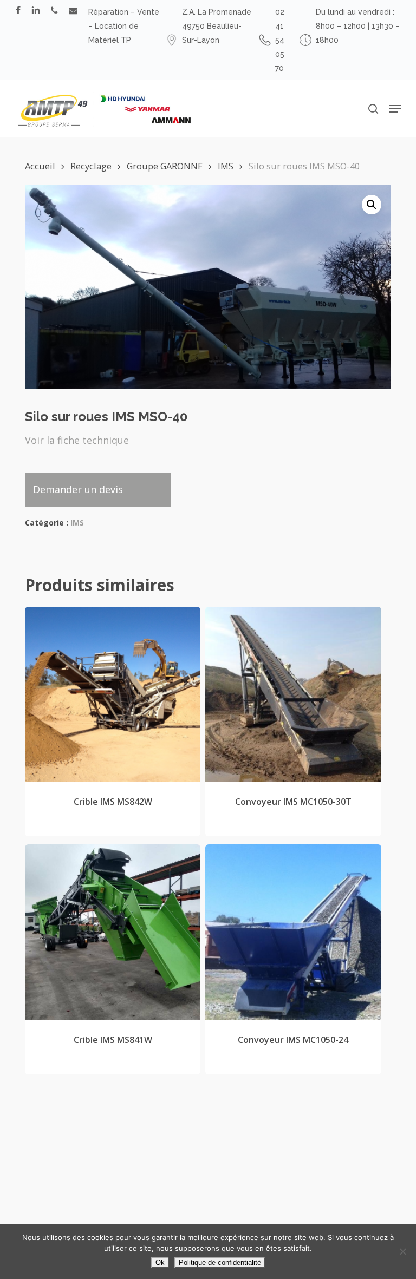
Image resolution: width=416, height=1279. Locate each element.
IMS (225, 166)
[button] (395, 108)
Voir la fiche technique (77, 440)
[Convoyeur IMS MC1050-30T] (293, 694)
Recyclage (91, 166)
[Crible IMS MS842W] (112, 694)
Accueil (40, 166)
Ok (160, 1262)
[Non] (402, 1251)
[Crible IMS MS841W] (112, 932)
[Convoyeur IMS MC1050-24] (293, 932)
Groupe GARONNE (165, 166)
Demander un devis (78, 489)
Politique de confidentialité (220, 1262)
